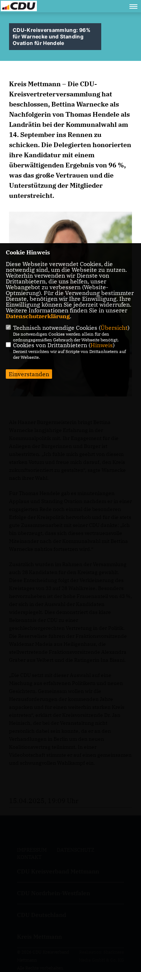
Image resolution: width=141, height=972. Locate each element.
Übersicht (114, 327)
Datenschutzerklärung (38, 316)
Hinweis (101, 345)
